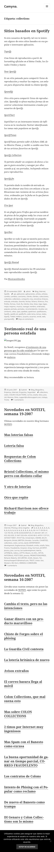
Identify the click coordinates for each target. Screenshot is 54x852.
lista (31, 304)
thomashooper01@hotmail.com (16, 560)
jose (45, 395)
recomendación (31, 309)
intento (26, 304)
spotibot (24, 311)
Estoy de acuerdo (27, 847)
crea (31, 299)
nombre (33, 306)
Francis (7, 548)
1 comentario (18, 400)
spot (18, 311)
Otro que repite (16, 497)
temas (38, 314)
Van (42, 560)
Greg (30, 548)
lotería (38, 550)
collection (7, 299)
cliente (29, 296)
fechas (28, 301)
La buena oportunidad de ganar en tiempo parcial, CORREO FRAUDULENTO (26, 761)
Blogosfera (39, 390)
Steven (35, 558)
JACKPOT (43, 548)
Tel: (40, 558)
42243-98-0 (32, 535)
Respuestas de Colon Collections (20, 458)
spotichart (32, 311)
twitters (19, 316)
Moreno (10, 397)
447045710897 (10, 538)
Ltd (5, 397)
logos (45, 304)
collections (16, 299)
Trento (6, 400)
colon (6, 395)
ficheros (41, 301)
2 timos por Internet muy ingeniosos (23, 729)
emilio (36, 545)
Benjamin (7, 540)
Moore (27, 553)
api (15, 294)
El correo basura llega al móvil (23, 683)
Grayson (23, 548)
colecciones (43, 296)
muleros (11, 357)
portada (14, 309)
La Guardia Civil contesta (23, 649)
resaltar (41, 309)
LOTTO (22, 553)
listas (36, 304)
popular (7, 309)
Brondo (28, 540)
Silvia (16, 397)
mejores (12, 306)
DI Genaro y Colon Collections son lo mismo (24, 819)
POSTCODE (18, 555)
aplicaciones (30, 294)
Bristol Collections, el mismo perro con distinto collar (26, 473)
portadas (21, 309)
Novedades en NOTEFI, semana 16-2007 (24, 577)
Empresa (7, 392)
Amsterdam (29, 538)
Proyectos (23, 392)
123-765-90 (8, 533)
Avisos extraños (16, 671)
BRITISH (21, 540)
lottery (15, 553)
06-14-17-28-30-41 (40, 530)
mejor (6, 306)
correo (29, 395)
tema (33, 314)
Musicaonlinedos (16, 279)
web (43, 316)
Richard (7, 558)
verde (39, 316)
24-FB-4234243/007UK (22, 533)
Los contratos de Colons (22, 776)
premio (26, 555)
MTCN (40, 553)
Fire (46, 301)
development (9, 545)
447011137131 (43, 535)
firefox (6, 304)
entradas (14, 301)
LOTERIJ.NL (8, 553)
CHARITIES (43, 540)
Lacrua (17, 550)
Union (37, 560)
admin (28, 291)
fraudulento (15, 548)
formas (13, 304)
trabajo (44, 397)
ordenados (41, 306)
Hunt (18, 304)
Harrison (35, 548)
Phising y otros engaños (20, 528)
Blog (36, 291)
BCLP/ (44, 538)
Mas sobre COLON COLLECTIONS (18, 714)
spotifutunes (41, 311)
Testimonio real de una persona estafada (25, 331)
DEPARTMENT (34, 543)
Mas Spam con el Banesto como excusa (23, 744)
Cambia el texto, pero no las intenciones (25, 606)
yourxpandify (9, 319)
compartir (25, 299)
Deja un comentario (26, 319)
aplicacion (21, 294)
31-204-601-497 (38, 533)
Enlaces (45, 299)
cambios (14, 296)
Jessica (6, 550)
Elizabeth (29, 545)
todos (44, 314)
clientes (35, 296)
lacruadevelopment (27, 550)
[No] (50, 841)
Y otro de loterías (17, 487)
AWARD (38, 538)
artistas (44, 294)
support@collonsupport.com (30, 397)
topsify (6, 316)
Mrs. (36, 553)
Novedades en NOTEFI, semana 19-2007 (24, 411)
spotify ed (14, 314)
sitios (14, 311)
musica (19, 306)
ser (46, 309)
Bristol (14, 540)
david (26, 543)
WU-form (15, 563)
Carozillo (35, 540)
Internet (42, 291)
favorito (22, 301)
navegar (26, 306)
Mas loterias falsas (18, 435)
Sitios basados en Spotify (27, 30)
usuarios (32, 316)
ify (22, 304)
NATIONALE (8, 555)
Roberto (14, 558)
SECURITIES (22, 558)
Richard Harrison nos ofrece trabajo (26, 510)
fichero (34, 301)
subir (29, 314)
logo (40, 304)
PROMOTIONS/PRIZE (38, 555)
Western (7, 563)
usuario (26, 316)
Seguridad (31, 392)
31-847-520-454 (21, 535)
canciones (22, 296)
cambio (7, 296)
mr (32, 553)
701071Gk (21, 538)
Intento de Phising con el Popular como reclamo (26, 789)
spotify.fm (22, 314)
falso (41, 395)
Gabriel (24, 390)
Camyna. (10, 6)
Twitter (12, 316)
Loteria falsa (14, 446)
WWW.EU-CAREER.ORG (28, 563)
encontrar (37, 299)
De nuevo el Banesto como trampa (24, 804)
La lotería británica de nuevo (26, 660)
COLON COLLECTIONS (17, 395)
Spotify (6, 294)
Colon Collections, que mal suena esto (24, 699)
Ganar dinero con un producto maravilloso (24, 621)
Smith (30, 558)
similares (7, 311)
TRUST (31, 560)
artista (38, 294)
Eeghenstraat (20, 545)
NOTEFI (8, 424)
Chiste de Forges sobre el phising (23, 636)
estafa (35, 395)
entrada (7, 301)
